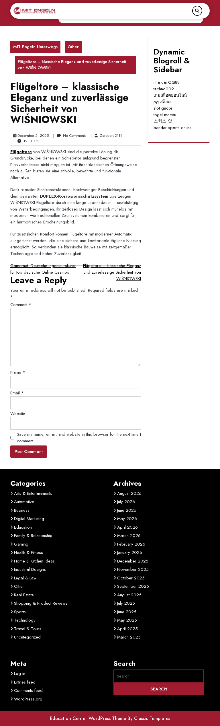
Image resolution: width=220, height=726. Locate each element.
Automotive (24, 502)
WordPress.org (28, 699)
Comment (20, 304)
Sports (20, 612)
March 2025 (129, 637)
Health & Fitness (28, 552)
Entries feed (25, 682)
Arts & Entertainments (33, 493)
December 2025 (132, 561)
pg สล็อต (162, 102)
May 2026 (127, 518)
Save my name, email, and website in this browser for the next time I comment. (79, 437)
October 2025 (131, 578)
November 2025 (133, 569)
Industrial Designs (30, 569)
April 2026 (127, 527)
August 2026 (129, 493)
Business (22, 510)
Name (17, 372)
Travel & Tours (27, 629)
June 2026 (126, 510)
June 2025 (126, 612)
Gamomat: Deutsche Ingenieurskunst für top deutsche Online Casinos (43, 268)
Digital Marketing (29, 518)
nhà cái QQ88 (167, 82)
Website (17, 413)
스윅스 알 (163, 121)
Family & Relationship (33, 535)
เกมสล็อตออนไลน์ (170, 95)
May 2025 (127, 620)
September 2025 (133, 586)
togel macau (165, 115)
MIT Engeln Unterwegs (35, 47)
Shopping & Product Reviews (40, 603)
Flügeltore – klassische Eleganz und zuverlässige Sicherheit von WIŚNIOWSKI (112, 272)
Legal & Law (25, 578)
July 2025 (126, 603)
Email (17, 393)
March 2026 (129, 535)
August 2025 (129, 595)
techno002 (164, 89)
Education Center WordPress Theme (88, 718)
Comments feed (28, 690)
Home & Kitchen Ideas (34, 561)
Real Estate (24, 595)
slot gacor (163, 108)
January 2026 (129, 552)
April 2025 (127, 629)
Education (23, 527)
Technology (25, 620)
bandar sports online (173, 127)
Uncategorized (27, 637)
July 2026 (126, 502)
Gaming (21, 544)
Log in (19, 673)
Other (73, 47)
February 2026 (131, 544)
